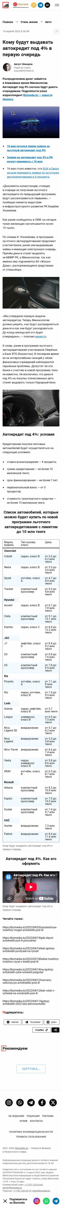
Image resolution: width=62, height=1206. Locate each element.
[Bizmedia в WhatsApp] (46, 1201)
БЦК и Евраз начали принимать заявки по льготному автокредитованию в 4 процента (33, 172)
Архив (23, 1121)
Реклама (48, 1116)
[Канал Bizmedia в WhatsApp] (20, 1102)
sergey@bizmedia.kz (12, 1188)
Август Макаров (23, 64)
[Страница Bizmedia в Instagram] (9, 1102)
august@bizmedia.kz (24, 71)
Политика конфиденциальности (31, 1132)
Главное (8, 22)
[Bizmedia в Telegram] (56, 1201)
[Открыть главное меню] (57, 5)
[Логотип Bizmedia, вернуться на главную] (6, 5)
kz (47, 5)
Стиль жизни (29, 22)
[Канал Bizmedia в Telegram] (31, 1102)
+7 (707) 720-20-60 (33, 1185)
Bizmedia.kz (21, 1148)
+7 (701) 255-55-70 (22, 1191)
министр (40, 336)
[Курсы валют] (34, 5)
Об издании (16, 1116)
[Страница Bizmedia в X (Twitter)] (53, 1102)
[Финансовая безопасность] (21, 5)
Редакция (33, 1116)
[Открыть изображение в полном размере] (31, 122)
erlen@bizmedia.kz (41, 1191)
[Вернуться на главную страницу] (56, 31)
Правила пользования (31, 1137)
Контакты (36, 1121)
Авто (48, 22)
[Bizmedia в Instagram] (36, 1201)
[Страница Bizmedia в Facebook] (42, 1102)
